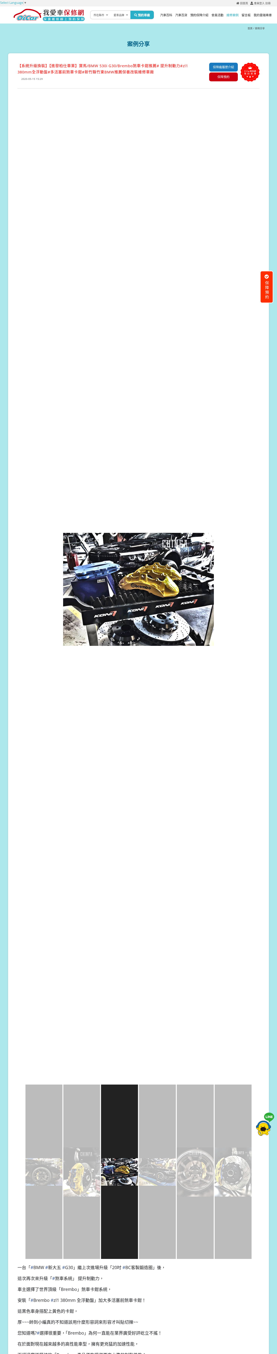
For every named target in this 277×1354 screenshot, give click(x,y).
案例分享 (260, 28)
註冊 (268, 3)
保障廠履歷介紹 (223, 67)
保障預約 (223, 77)
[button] (248, 676)
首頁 (250, 28)
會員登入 (259, 3)
